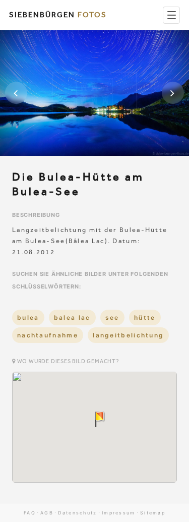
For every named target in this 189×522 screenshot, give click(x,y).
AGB (46, 512)
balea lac (72, 317)
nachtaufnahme (47, 335)
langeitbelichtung (128, 335)
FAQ (30, 512)
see (112, 317)
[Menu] (171, 15)
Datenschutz (77, 512)
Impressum (119, 512)
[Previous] (16, 93)
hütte (145, 317)
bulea (28, 317)
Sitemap (152, 512)
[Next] (173, 93)
